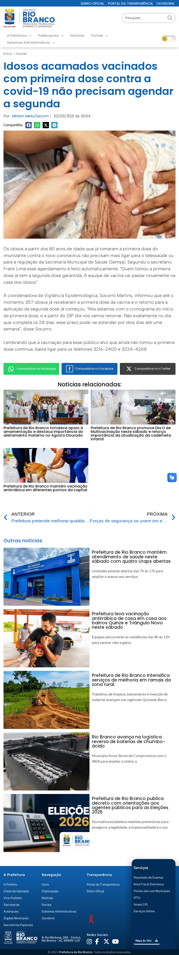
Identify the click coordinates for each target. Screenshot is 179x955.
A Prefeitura (17, 35)
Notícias (77, 35)
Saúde (21, 53)
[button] (28, 125)
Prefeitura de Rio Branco (75, 952)
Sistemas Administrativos (28, 42)
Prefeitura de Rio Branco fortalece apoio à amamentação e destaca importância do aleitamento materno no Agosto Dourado (43, 431)
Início (7, 53)
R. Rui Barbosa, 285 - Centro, (61, 939)
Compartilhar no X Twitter (152, 369)
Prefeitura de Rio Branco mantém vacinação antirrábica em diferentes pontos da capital (45, 488)
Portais (97, 35)
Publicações (48, 35)
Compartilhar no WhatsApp (36, 369)
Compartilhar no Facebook (94, 369)
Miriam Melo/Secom (30, 116)
